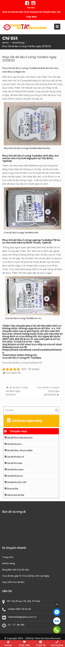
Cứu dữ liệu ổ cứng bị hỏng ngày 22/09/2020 (48, 391)
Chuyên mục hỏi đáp (15, 495)
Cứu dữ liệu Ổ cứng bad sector (19, 437)
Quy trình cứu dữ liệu (13, 582)
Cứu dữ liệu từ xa (14, 444)
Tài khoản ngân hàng (26, 420)
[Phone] (56, 629)
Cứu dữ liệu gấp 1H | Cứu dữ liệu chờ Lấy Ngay (25, 575)
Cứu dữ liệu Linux (14, 463)
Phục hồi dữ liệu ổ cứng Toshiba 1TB (22, 362)
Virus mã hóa (12, 488)
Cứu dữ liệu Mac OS (15, 457)
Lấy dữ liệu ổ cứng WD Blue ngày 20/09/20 (17, 391)
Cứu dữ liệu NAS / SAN (16, 482)
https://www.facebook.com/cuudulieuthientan (32, 351)
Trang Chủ (7, 557)
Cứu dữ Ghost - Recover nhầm (19, 450)
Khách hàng (8, 563)
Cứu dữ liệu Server (14, 476)
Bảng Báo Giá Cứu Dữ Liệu (15, 569)
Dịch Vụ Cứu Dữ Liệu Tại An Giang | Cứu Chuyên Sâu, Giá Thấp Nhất (31, 14)
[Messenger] (56, 612)
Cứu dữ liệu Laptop (14, 469)
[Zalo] (56, 621)
